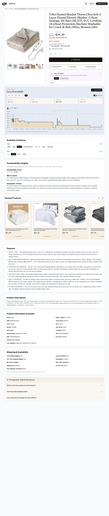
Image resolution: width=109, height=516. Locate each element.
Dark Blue (37, 147)
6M (19, 95)
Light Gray (50, 147)
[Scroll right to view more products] (102, 198)
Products (11, 9)
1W (8, 95)
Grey (44, 147)
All (26, 95)
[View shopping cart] (86, 3)
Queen (24, 154)
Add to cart (76, 60)
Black (9, 147)
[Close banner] (100, 73)
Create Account (101, 3)
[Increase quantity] (60, 54)
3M (15, 95)
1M (12, 95)
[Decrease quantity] (51, 54)
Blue (14, 147)
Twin (19, 154)
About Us (12, 4)
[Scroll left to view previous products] (98, 198)
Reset (101, 144)
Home (6, 9)
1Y (22, 95)
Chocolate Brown (28, 147)
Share (52, 83)
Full (8, 154)
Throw (13, 154)
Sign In (92, 3)
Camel (19, 147)
